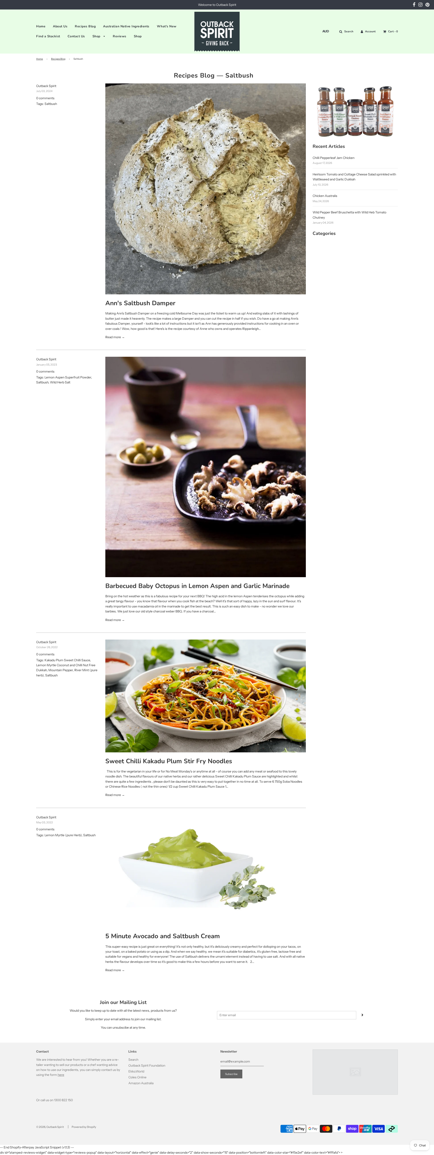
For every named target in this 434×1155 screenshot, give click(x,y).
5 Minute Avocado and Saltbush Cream (162, 936)
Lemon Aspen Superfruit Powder (68, 377)
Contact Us (76, 36)
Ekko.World (136, 1071)
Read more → (115, 337)
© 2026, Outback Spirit (50, 1127)
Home (40, 26)
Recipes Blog (85, 26)
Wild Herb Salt (60, 382)
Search (133, 1060)
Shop (96, 36)
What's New (167, 26)
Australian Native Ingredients (126, 26)
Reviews (119, 36)
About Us (60, 26)
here (61, 1075)
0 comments (45, 98)
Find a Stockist (48, 36)
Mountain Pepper (60, 670)
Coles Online (137, 1077)
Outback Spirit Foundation (146, 1065)
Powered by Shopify (84, 1127)
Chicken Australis (325, 196)
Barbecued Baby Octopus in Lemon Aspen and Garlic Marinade (197, 586)
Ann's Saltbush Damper (140, 303)
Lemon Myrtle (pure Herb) (63, 835)
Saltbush (51, 104)
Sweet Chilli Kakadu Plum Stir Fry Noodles (168, 761)
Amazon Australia (140, 1083)
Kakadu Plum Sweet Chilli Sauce (67, 660)
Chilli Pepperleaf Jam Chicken (333, 158)
